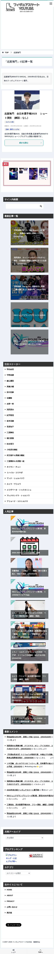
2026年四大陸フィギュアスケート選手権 (23, 790)
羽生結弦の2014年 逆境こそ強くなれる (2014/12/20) (29, 737)
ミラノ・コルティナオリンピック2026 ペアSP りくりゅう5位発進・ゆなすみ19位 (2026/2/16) (29, 655)
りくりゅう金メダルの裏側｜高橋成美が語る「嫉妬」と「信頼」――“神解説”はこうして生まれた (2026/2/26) (29, 634)
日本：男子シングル (12, 129)
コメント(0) (10, 122)
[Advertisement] (27, 32)
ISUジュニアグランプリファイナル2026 (29, 315)
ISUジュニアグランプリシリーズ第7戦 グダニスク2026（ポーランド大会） (30, 342)
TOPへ (40, 952)
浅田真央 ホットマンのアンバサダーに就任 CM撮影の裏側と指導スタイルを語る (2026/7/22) (30, 260)
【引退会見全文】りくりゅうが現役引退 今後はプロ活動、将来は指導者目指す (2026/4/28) (29, 697)
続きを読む (23, 143)
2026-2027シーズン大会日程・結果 (26, 553)
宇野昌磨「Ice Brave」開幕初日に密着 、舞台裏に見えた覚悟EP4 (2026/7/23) (30, 287)
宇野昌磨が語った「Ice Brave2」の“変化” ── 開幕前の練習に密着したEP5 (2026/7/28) (29, 233)
